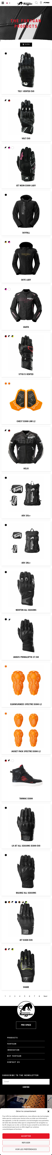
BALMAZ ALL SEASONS (26, 893)
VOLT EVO (26, 139)
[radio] (6, 53)
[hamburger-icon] (2, 3)
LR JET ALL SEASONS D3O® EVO (26, 846)
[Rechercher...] (36, 2)
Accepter (26, 1136)
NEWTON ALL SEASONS (26, 610)
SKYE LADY (26, 280)
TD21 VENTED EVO (26, 91)
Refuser (26, 1143)
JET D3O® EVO (26, 940)
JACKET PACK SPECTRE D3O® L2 (26, 752)
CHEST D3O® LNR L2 (26, 421)
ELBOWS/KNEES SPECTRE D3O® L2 (26, 704)
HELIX (26, 469)
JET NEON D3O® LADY (26, 186)
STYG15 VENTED (26, 374)
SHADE (26, 987)
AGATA (26, 327)
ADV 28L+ (26, 563)
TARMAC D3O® (26, 799)
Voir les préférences (26, 1149)
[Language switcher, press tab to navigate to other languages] (8, 3)
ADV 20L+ (26, 516)
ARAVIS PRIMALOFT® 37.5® (26, 657)
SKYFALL (26, 233)
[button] (48, 1111)
